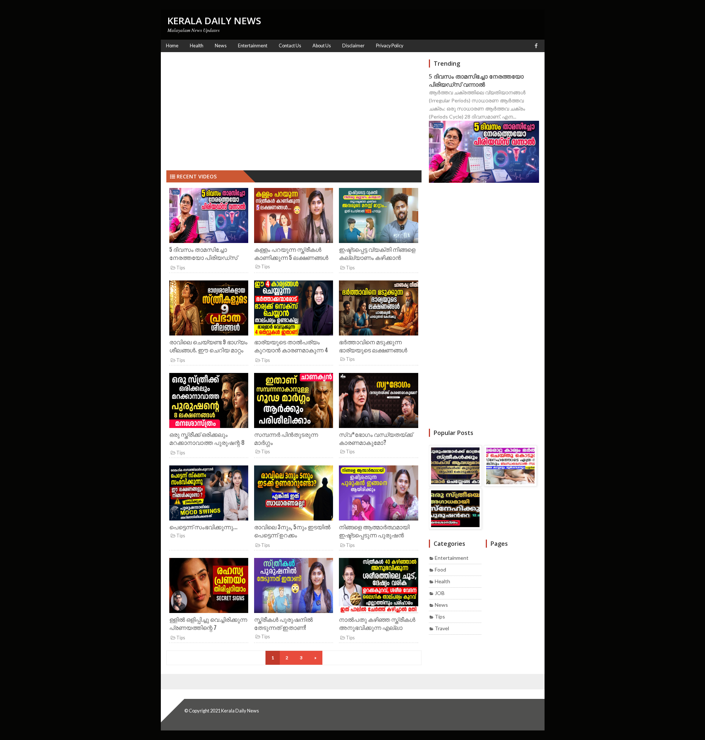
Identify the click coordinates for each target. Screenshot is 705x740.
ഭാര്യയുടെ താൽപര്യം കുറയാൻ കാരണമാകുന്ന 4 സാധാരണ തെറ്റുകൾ (291, 350)
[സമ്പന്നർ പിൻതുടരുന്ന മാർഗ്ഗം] (293, 402)
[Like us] (536, 45)
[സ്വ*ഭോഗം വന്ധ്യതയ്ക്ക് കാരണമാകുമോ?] (378, 402)
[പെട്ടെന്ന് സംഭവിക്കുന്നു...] (208, 494)
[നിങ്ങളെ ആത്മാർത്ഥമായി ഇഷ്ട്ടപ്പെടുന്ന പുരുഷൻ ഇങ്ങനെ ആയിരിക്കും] (378, 494)
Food (440, 569)
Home (172, 45)
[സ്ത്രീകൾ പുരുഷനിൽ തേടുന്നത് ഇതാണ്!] (293, 587)
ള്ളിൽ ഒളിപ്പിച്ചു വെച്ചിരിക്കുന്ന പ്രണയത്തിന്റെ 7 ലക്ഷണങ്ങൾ (208, 628)
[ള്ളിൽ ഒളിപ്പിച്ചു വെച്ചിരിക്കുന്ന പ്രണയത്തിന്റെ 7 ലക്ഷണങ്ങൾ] (208, 587)
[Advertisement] (294, 110)
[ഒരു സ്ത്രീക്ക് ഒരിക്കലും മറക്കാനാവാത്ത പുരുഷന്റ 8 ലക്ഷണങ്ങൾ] (208, 402)
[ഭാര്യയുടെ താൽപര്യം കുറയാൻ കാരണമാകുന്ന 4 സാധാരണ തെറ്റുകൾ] (293, 309)
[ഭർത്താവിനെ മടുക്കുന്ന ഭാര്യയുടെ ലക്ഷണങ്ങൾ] (378, 309)
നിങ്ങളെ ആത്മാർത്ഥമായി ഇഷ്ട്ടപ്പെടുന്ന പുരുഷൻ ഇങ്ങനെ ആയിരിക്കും (374, 535)
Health (442, 581)
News (441, 605)
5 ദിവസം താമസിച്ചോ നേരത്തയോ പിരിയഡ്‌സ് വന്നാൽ (203, 258)
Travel (442, 628)
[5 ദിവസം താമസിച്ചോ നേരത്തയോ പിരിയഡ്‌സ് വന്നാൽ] (208, 217)
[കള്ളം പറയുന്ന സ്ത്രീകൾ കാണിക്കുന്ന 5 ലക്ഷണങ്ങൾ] (293, 217)
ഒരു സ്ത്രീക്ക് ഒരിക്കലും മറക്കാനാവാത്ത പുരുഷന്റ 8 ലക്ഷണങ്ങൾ (207, 443)
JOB (440, 593)
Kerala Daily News (240, 711)
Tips (180, 268)
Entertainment (452, 558)
